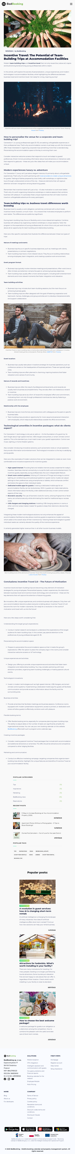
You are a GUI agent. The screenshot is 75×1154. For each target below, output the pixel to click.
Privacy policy (31, 1098)
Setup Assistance (56, 1069)
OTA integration (32, 1063)
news (31, 854)
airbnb (37, 854)
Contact (30, 1118)
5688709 (49, 352)
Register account (56, 1063)
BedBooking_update (42, 851)
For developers (9, 1101)
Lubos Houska (33, 574)
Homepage (54, 1060)
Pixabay (41, 130)
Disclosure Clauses (33, 1115)
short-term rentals (20, 854)
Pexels (33, 130)
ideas (31, 851)
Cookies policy (32, 1101)
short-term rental (48, 854)
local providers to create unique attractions (55, 176)
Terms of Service (32, 1095)
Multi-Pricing (31, 1084)
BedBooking (12, 729)
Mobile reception (33, 1060)
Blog (5, 1095)
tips (15, 851)
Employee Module (33, 1081)
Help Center (55, 1066)
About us (7, 1098)
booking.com (18, 858)
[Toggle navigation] (71, 3)
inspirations (23, 851)
